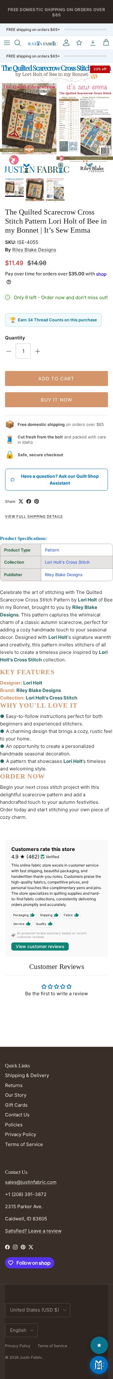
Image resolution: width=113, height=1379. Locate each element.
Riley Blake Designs (34, 250)
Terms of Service (24, 1144)
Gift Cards (16, 1105)
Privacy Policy (20, 1134)
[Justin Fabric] (43, 43)
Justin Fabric (30, 1357)
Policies (14, 1125)
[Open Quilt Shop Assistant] (99, 1365)
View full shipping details (34, 516)
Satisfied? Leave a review (33, 1231)
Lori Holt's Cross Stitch (67, 562)
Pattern (52, 549)
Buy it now (57, 400)
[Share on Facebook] (28, 501)
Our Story (15, 1095)
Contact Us (17, 1115)
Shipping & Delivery (27, 1075)
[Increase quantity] (37, 351)
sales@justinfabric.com (30, 1182)
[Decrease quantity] (9, 351)
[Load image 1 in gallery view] (56, 118)
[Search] (21, 43)
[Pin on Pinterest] (36, 501)
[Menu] (7, 43)
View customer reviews (40, 946)
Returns (14, 1085)
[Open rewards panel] (99, 1345)
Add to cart (56, 379)
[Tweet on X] (21, 501)
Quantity (15, 338)
